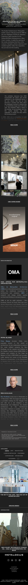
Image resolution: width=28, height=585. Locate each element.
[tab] (7, 451)
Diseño (7, 450)
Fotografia (12, 458)
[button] (2, 483)
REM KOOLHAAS (6, 393)
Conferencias (9, 455)
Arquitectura (19, 450)
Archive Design (14, 505)
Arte (12, 450)
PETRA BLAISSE (6, 337)
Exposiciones (19, 455)
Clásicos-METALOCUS (10, 453)
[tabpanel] (14, 483)
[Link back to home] (14, 556)
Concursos (21, 453)
